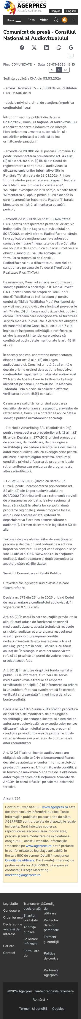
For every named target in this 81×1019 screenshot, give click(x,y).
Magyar (55, 11)
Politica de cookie (51, 956)
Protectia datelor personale (51, 925)
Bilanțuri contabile (31, 918)
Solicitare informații (31, 941)
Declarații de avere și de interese (12, 929)
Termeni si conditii (33, 1009)
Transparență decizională (34, 906)
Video (44, 20)
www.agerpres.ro (55, 807)
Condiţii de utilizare (19, 860)
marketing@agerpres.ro (23, 875)
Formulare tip (31, 953)
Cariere (8, 946)
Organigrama (13, 917)
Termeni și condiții (51, 939)
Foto (31, 20)
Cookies (58, 1009)
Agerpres (26, 991)
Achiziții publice (30, 929)
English (71, 11)
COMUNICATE (21, 64)
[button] (72, 20)
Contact (9, 953)
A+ (65, 70)
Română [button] (39, 1000)
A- (52, 70)
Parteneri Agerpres (51, 972)
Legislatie (10, 904)
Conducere (11, 910)
